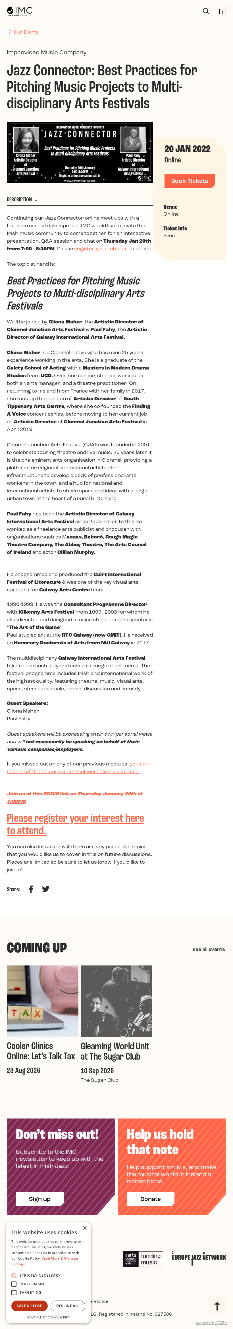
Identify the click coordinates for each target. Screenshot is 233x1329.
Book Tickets (189, 181)
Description (20, 200)
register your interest (101, 249)
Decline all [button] (67, 1305)
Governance (94, 1301)
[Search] (206, 11)
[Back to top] (217, 1306)
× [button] (84, 1228)
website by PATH (211, 1323)
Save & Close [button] (29, 1305)
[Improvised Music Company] (19, 11)
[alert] (48, 1272)
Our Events (26, 32)
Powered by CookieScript (48, 1317)
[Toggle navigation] (222, 10)
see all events (209, 949)
